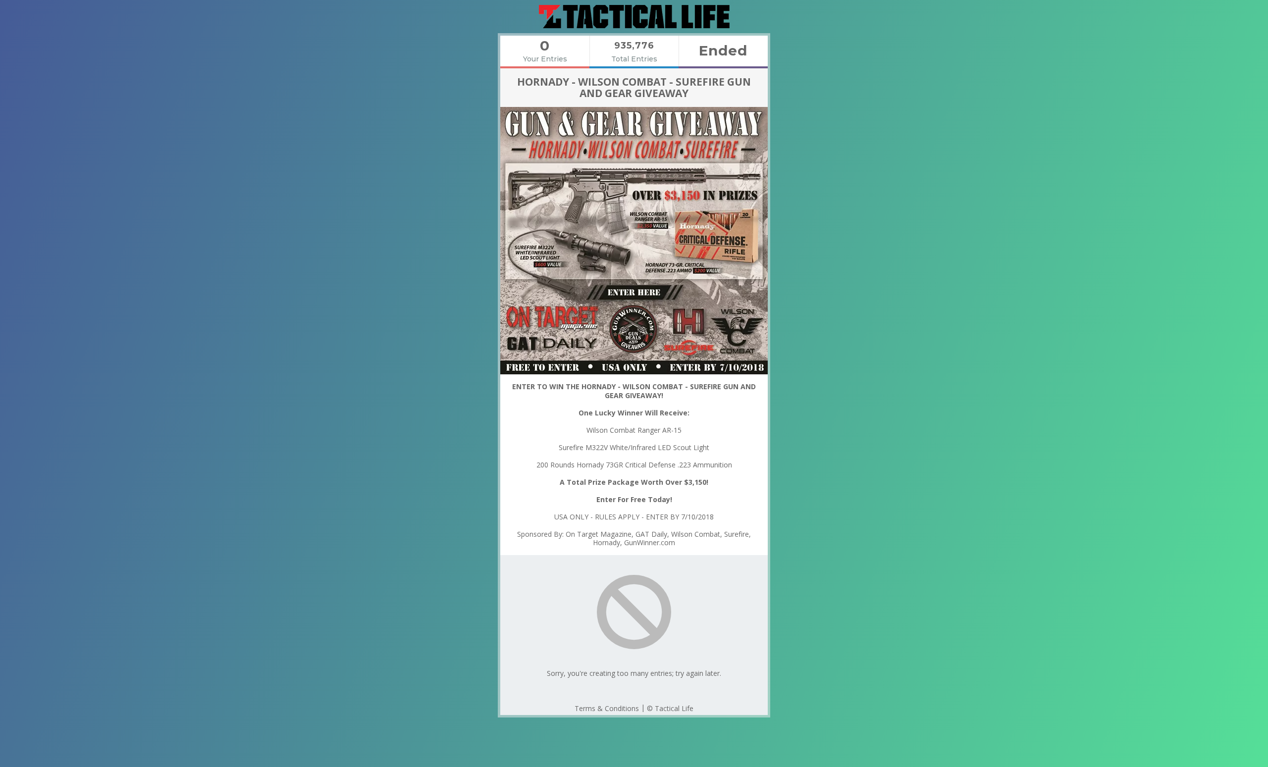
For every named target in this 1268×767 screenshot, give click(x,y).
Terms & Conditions (607, 708)
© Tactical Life (670, 708)
